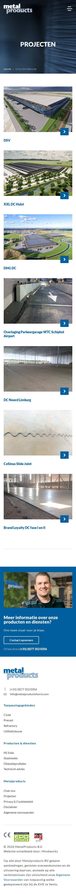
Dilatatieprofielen (15, 763)
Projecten (10, 796)
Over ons (9, 790)
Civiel (7, 715)
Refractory (10, 725)
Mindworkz (50, 851)
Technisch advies (14, 769)
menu (69, 8)
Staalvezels (11, 758)
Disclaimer (10, 807)
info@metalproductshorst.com (29, 694)
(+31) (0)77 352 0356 (33, 649)
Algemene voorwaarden (19, 812)
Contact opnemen (21, 640)
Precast (8, 720)
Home (7, 69)
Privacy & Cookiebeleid (18, 801)
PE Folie (9, 752)
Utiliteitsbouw (13, 731)
